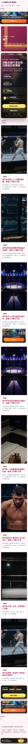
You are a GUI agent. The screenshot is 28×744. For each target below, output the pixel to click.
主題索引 (3, 730)
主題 (6, 5)
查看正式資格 (14, 695)
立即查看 (21, 740)
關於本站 (15, 730)
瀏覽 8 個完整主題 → (7, 48)
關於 (13, 5)
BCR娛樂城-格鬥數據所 (8, 2)
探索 (2, 5)
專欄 (10, 5)
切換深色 (18, 5)
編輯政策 (9, 730)
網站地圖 (21, 730)
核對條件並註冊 (14, 106)
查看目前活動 (14, 110)
